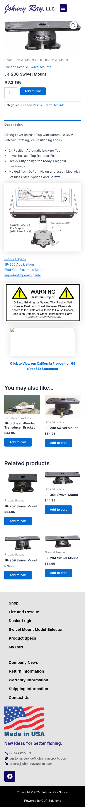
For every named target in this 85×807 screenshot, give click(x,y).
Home (8, 60)
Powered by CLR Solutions (42, 800)
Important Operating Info (22, 275)
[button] (63, 8)
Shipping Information (28, 689)
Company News (23, 662)
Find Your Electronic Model (24, 270)
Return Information (26, 671)
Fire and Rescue (16, 67)
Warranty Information (28, 680)
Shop (14, 603)
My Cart (16, 647)
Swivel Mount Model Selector (36, 629)
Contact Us (19, 697)
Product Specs (15, 259)
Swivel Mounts (25, 60)
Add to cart (33, 91)
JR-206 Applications (19, 264)
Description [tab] (13, 125)
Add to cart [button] (18, 442)
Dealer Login (20, 621)
